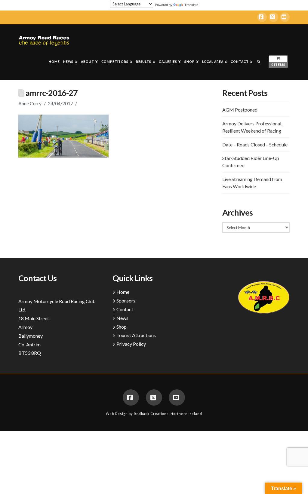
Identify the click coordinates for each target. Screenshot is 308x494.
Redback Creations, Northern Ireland (168, 414)
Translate (191, 5)
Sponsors (125, 300)
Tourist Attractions (136, 335)
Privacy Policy (131, 344)
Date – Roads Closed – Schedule (255, 144)
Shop (121, 327)
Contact (124, 309)
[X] (273, 17)
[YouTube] (285, 17)
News (122, 318)
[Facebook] (262, 17)
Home (122, 292)
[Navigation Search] (258, 63)
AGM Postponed (239, 109)
